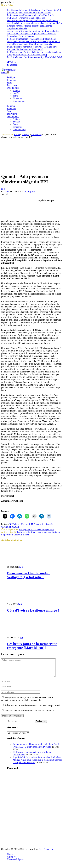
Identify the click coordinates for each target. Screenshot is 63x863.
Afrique (16, 90)
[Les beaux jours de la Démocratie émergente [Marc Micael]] (22, 635)
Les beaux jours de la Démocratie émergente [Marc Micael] (32, 646)
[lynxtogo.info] (9, 70)
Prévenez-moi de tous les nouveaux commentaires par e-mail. (33, 705)
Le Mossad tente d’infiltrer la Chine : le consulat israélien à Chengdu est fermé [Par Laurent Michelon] (34, 53)
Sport (9, 82)
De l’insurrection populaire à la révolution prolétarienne (32, 20)
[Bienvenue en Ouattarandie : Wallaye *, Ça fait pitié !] (22, 564)
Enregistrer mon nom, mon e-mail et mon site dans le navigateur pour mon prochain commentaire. (27, 698)
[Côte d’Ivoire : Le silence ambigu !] (22, 601)
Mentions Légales (15, 859)
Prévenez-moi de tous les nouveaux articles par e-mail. (30, 710)
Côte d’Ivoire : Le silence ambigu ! (33, 610)
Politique (11, 77)
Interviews (12, 85)
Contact (10, 854)
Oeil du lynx (13, 88)
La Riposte (30, 191)
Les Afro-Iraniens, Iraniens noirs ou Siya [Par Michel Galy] (34, 57)
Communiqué (19, 101)
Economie (11, 80)
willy (7, 191)
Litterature (17, 98)
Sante (15, 95)
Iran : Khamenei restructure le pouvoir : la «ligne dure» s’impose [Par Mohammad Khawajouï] (32, 48)
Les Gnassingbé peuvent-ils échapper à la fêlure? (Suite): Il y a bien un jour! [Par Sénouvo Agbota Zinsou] (34, 11)
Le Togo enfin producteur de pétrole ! (36, 529)
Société (16, 93)
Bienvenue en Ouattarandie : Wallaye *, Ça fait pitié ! (28, 575)
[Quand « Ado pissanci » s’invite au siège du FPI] (23, 169)
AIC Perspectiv (46, 849)
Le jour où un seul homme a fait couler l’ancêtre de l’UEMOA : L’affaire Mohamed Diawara (30, 16)
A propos (11, 856)
